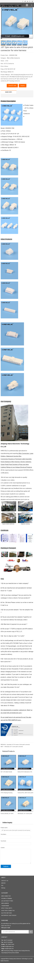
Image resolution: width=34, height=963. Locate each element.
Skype (32, 1)
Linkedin (27, 1)
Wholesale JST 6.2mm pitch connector (14, 746)
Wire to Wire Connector (13, 58)
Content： (3, 847)
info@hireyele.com (9, 946)
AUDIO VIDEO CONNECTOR (7, 910)
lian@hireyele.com (9, 948)
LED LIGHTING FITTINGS (7, 901)
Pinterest (30, 1)
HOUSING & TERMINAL (6, 898)
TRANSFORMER (5, 905)
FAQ (2, 885)
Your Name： (4, 834)
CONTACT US (4, 880)
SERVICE (3, 883)
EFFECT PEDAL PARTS (6, 908)
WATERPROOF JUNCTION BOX (8, 915)
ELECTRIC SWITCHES (6, 913)
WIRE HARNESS (5, 903)
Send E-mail (12, 85)
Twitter (25, 1)
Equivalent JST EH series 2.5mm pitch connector (18, 744)
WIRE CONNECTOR (6, 896)
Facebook (23, 1)
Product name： (4, 827)
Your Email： (4, 841)
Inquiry (22, 85)
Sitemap (3, 888)
